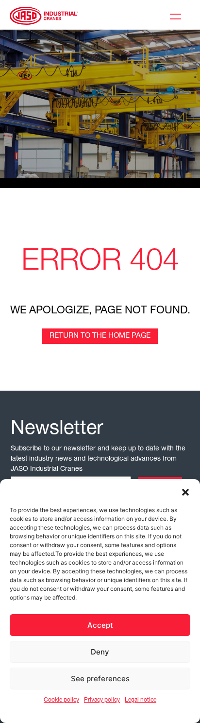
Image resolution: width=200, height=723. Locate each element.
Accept (100, 625)
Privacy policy (102, 700)
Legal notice (140, 700)
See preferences (100, 678)
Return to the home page (100, 336)
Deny (100, 651)
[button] (185, 491)
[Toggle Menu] (177, 15)
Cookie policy (61, 700)
